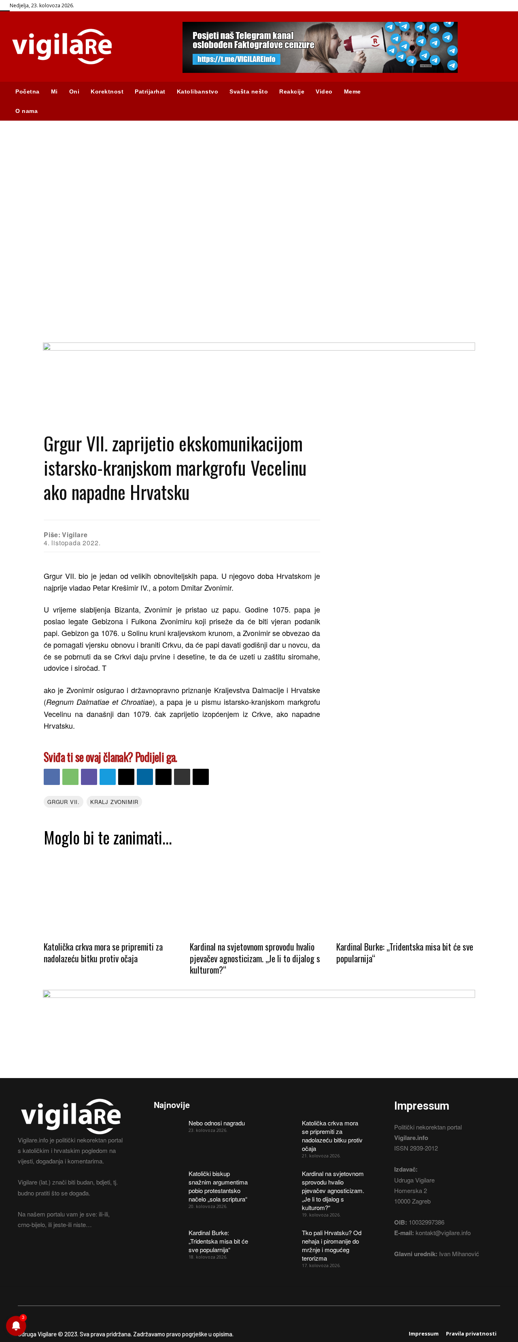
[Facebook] (52, 777)
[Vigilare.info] (86, 46)
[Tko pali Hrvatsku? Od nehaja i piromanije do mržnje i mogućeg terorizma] (281, 1238)
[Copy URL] (201, 777)
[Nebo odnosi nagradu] (168, 1129)
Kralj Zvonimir (114, 802)
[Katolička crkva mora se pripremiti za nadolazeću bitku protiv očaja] (113, 893)
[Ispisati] (182, 777)
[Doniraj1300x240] (259, 348)
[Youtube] (66, 1255)
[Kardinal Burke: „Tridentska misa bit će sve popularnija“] (405, 893)
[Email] (126, 777)
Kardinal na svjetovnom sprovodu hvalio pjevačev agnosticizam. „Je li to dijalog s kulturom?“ (255, 958)
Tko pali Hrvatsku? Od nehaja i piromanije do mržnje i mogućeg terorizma (331, 1245)
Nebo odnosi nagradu (217, 1123)
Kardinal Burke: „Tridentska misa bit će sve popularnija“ (404, 952)
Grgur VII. (63, 802)
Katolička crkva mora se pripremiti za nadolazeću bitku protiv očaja (103, 952)
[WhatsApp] (70, 777)
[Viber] (89, 777)
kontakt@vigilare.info (443, 1232)
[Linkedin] (145, 777)
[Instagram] (37, 1255)
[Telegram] (108, 777)
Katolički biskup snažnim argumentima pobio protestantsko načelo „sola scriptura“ (218, 1186)
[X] (163, 777)
